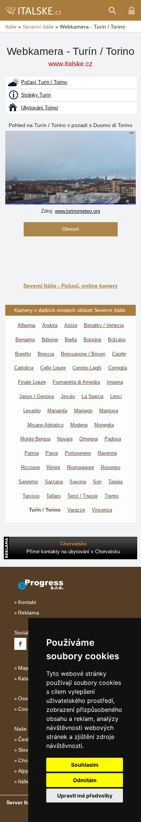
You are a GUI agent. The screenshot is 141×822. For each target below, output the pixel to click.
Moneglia (104, 425)
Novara (65, 439)
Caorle (119, 354)
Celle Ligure (53, 368)
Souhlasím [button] (85, 764)
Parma (31, 453)
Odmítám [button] (85, 780)
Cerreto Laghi (87, 368)
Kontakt (27, 602)
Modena (79, 425)
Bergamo (25, 339)
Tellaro (53, 496)
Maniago (83, 410)
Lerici (116, 396)
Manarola (57, 410)
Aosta (70, 325)
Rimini (53, 467)
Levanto (32, 410)
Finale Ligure (32, 382)
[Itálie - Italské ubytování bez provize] (33, 11)
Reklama (28, 613)
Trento (111, 496)
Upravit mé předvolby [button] (84, 795)
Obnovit (70, 229)
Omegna (88, 439)
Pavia (51, 453)
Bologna (92, 339)
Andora (50, 325)
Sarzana (54, 481)
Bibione (50, 339)
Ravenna (107, 453)
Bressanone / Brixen (83, 354)
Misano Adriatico (45, 425)
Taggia (115, 481)
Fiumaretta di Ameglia (76, 382)
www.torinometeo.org (77, 211)
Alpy (23, 771)
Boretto (23, 354)
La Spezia (92, 396)
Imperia (115, 382)
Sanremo (28, 481)
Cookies (27, 709)
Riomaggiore (80, 467)
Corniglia (117, 368)
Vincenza (102, 510)
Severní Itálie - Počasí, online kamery (70, 286)
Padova (113, 439)
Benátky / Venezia (104, 325)
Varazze (76, 510)
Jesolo (68, 396)
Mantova (108, 410)
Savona (78, 481)
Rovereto (110, 467)
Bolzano (117, 339)
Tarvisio (31, 496)
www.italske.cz (70, 64)
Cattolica (23, 368)
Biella (71, 339)
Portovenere (78, 453)
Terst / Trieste (82, 496)
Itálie (23, 781)
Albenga (26, 325)
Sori (97, 481)
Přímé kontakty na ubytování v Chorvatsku (73, 551)
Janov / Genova (36, 396)
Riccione (30, 467)
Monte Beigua (35, 439)
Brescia (46, 354)
